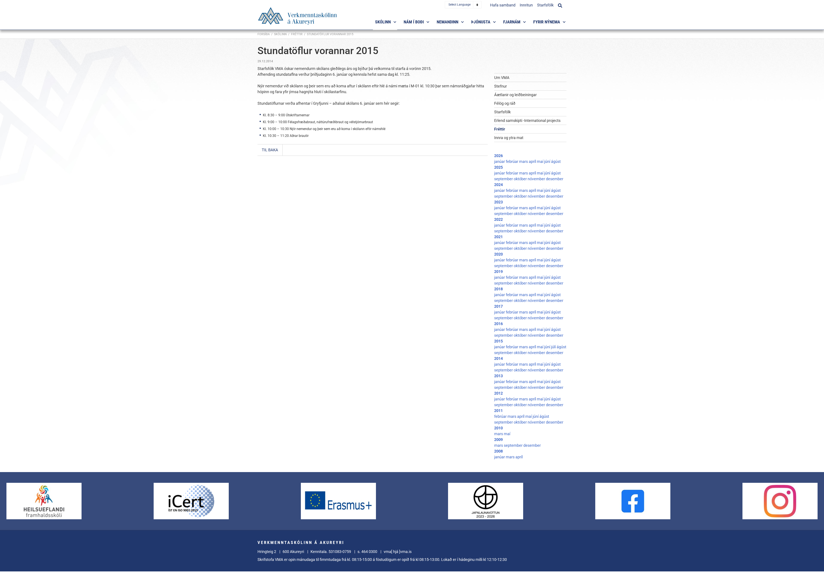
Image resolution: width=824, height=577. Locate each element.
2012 (498, 393)
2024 (498, 184)
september (504, 179)
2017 (498, 306)
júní (547, 161)
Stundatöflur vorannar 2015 (330, 34)
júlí (554, 347)
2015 (498, 341)
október (521, 179)
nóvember (537, 179)
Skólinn (280, 34)
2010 (498, 428)
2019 (498, 271)
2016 (498, 323)
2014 (498, 358)
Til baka (270, 150)
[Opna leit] (560, 5)
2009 (498, 439)
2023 (498, 202)
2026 (498, 155)
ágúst (556, 161)
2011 (498, 410)
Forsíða (264, 34)
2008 (498, 451)
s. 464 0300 (367, 551)
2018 (498, 289)
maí (540, 161)
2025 (498, 167)
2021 (498, 237)
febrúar (512, 161)
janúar (500, 161)
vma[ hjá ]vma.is (398, 551)
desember (554, 179)
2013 (498, 376)
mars (524, 161)
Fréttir (297, 34)
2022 (498, 219)
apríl (533, 161)
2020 (498, 254)
